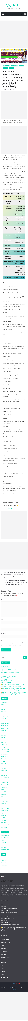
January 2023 (4, 803)
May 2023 (3, 794)
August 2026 (4, 702)
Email (3, 626)
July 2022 (3, 817)
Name (3, 619)
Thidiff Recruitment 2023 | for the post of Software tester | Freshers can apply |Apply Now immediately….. (14, 575)
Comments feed (5, 862)
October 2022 (4, 810)
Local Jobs (22, 65)
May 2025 (3, 737)
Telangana (12, 68)
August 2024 (4, 758)
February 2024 (4, 773)
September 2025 (5, 728)
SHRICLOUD (14, 989)
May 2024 (3, 766)
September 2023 (5, 784)
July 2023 (3, 789)
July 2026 (3, 704)
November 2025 (5, 723)
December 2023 (5, 777)
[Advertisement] (14, 34)
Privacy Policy (4, 977)
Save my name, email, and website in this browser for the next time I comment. (12, 644)
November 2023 (5, 780)
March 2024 (4, 770)
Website (3, 633)
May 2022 (3, 822)
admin (12, 89)
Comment (4, 600)
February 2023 (4, 801)
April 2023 (3, 796)
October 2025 (4, 725)
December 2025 (5, 721)
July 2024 (3, 761)
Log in (2, 858)
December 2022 (5, 806)
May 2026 (3, 709)
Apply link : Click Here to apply (10, 508)
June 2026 (3, 707)
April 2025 (3, 740)
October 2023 (4, 782)
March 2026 (4, 714)
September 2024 (5, 756)
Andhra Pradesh (15, 65)
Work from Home (6, 65)
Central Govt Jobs (5, 838)
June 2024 (3, 763)
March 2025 (4, 742)
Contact (3, 968)
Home (2, 974)
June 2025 (3, 735)
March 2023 (4, 799)
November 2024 (5, 751)
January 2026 (4, 718)
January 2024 (4, 775)
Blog (2, 965)
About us (3, 962)
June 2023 (3, 791)
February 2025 (4, 744)
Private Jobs (5, 68)
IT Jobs (2, 840)
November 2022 (5, 808)
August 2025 (4, 730)
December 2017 (5, 827)
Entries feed (4, 860)
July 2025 (3, 733)
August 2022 (4, 815)
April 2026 (3, 711)
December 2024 (5, 749)
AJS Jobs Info (14, 5)
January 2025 (4, 747)
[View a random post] (25, 14)
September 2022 (5, 813)
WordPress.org (4, 865)
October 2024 (4, 754)
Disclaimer (3, 971)
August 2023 (4, 787)
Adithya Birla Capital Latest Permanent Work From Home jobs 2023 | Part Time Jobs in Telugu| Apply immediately (14, 582)
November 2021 (5, 825)
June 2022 (3, 820)
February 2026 (4, 716)
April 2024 (3, 768)
